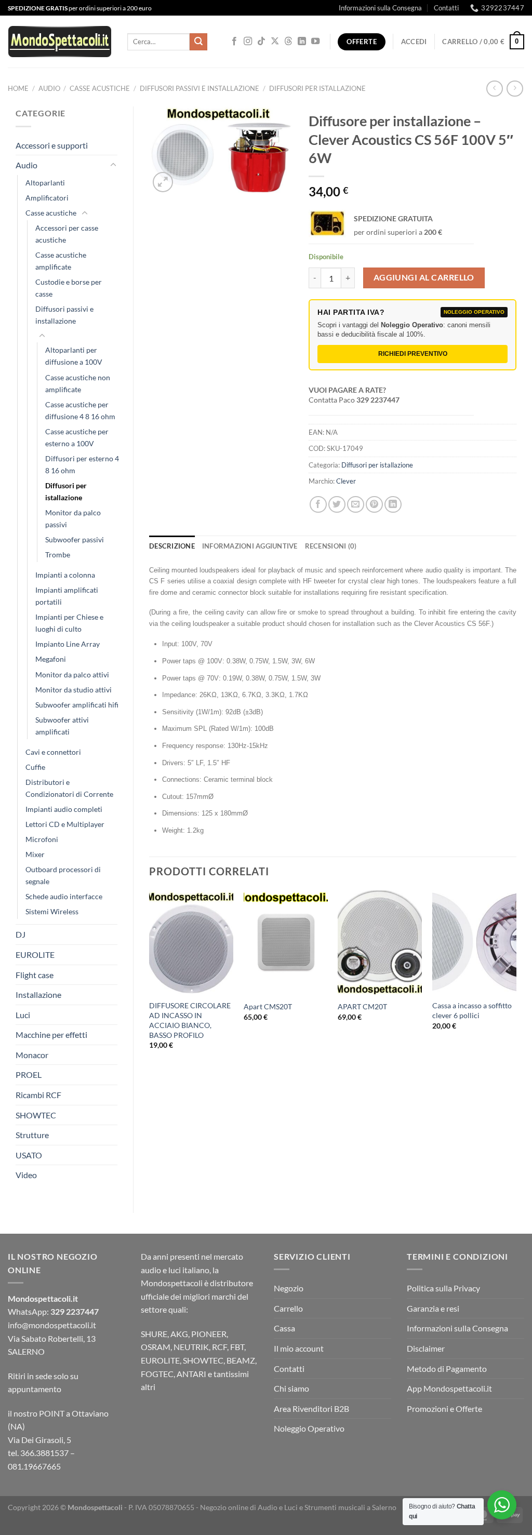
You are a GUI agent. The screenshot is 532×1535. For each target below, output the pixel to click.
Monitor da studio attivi (73, 689)
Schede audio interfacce (63, 896)
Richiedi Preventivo (412, 353)
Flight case (35, 975)
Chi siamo (291, 1388)
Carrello (288, 1308)
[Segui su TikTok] (261, 41)
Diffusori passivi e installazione (199, 88)
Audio (49, 88)
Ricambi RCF (38, 1095)
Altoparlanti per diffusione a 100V (73, 355)
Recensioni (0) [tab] (331, 546)
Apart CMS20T (268, 1006)
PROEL (29, 1074)
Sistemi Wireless (51, 911)
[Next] (516, 994)
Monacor (32, 1055)
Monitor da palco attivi (72, 674)
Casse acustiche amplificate (60, 260)
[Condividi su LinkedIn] (393, 504)
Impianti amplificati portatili (66, 595)
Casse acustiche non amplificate (77, 383)
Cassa (284, 1328)
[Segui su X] (275, 41)
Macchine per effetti (51, 1034)
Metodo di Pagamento (447, 1368)
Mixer (35, 854)
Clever (346, 481)
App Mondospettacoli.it (449, 1388)
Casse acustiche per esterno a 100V (77, 437)
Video (26, 1175)
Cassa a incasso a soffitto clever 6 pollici (472, 1010)
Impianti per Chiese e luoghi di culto (69, 622)
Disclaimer (426, 1348)
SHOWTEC (36, 1115)
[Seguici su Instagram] (248, 41)
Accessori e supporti (52, 145)
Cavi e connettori (53, 752)
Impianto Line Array (67, 643)
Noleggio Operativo (309, 1428)
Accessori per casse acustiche (66, 233)
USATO (29, 1155)
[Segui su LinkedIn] (302, 41)
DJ (20, 934)
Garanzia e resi (433, 1308)
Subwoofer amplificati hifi (76, 704)
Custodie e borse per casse (68, 287)
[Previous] (149, 994)
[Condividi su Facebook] (318, 504)
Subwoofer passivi (74, 539)
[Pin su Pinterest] (374, 504)
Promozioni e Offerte (444, 1408)
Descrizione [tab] (172, 546)
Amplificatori (47, 197)
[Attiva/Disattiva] (113, 165)
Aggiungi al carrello (424, 277)
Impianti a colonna (65, 574)
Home (18, 88)
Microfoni (41, 839)
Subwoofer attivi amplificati (62, 725)
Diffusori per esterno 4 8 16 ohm (82, 464)
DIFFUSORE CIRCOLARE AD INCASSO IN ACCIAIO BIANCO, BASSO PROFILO (190, 1020)
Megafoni (50, 659)
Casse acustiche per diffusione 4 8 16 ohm (80, 410)
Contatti (446, 8)
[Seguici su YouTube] (315, 41)
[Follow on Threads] (288, 41)
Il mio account (299, 1348)
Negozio (288, 1288)
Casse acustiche (100, 88)
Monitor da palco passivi (73, 518)
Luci (23, 1015)
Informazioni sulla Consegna (380, 8)
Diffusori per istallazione (317, 88)
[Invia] (198, 42)
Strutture (32, 1135)
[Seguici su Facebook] (234, 41)
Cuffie (35, 767)
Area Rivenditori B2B (311, 1408)
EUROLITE (35, 954)
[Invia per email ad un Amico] (355, 504)
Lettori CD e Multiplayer (64, 824)
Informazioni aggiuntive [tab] (250, 546)
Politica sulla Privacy (443, 1288)
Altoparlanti (45, 182)
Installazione (38, 994)
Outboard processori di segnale (63, 875)
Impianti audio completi (63, 809)
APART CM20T (362, 1006)
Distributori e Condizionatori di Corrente (69, 788)
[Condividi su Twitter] (336, 504)
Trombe (57, 554)
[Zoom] (163, 182)
